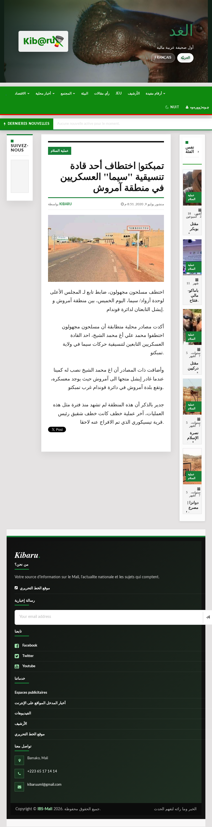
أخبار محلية (44, 93)
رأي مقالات (101, 93)
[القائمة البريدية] (207, 617)
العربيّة (185, 57)
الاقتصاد (20, 93)
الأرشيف (134, 93)
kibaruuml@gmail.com (44, 785)
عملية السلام (59, 150)
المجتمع (66, 93)
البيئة (84, 93)
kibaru (65, 204)
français (163, 57)
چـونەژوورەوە (199, 107)
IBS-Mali (45, 809)
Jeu (119, 93)
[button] (172, 107)
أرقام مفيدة (154, 93)
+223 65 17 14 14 (42, 771)
